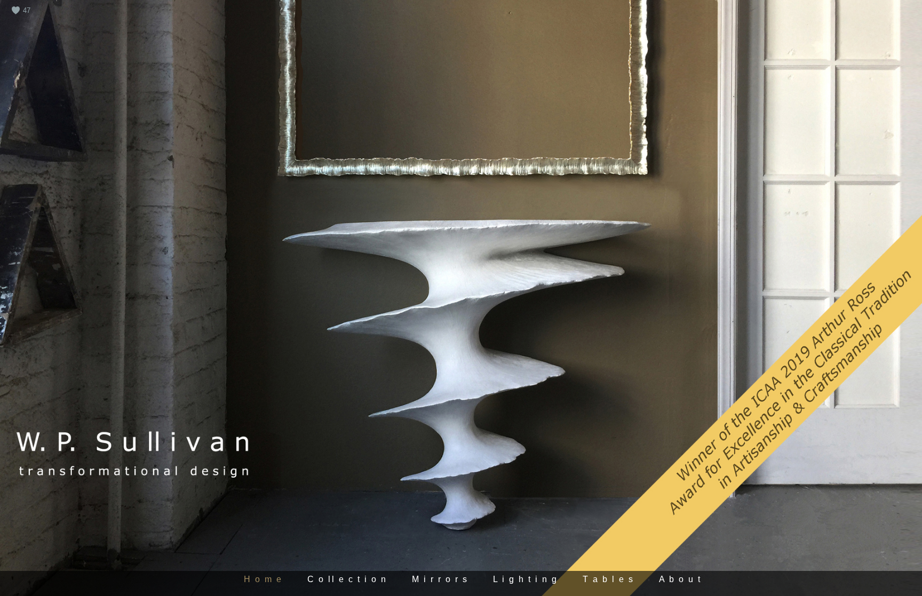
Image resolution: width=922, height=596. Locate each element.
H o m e (263, 579)
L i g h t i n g (525, 579)
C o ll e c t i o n (347, 579)
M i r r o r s (440, 579)
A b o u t (680, 579)
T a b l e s (608, 579)
